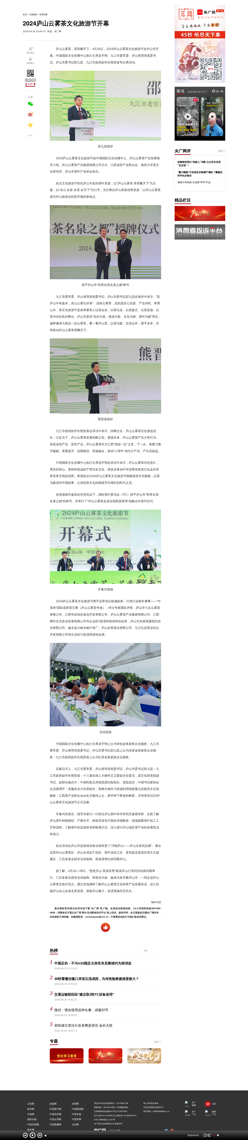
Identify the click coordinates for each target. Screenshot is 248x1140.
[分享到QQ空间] (30, 125)
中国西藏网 (55, 1124)
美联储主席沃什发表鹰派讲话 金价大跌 (83, 1025)
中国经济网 (55, 1114)
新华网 (30, 1108)
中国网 (30, 1114)
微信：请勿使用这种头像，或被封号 (81, 1010)
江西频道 (33, 14)
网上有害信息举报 (150, 1103)
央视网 (53, 1103)
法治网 (75, 1124)
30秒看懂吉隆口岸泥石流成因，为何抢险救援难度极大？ (96, 978)
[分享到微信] (30, 104)
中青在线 (76, 1114)
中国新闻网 (78, 1108)
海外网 (30, 1129)
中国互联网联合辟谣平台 (153, 1107)
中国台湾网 (55, 1119)
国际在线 (32, 1119)
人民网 (30, 1103)
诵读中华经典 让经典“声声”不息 (194, 182)
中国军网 (76, 1119)
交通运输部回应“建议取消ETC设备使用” (84, 994)
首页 (25, 14)
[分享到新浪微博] (30, 114)
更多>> (157, 1041)
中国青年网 (55, 1108)
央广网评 (183, 151)
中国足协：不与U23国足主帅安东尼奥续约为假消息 (92, 963)
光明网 (75, 1103)
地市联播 (43, 14)
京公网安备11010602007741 (125, 1115)
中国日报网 (33, 1124)
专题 (54, 1041)
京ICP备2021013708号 (103, 1115)
